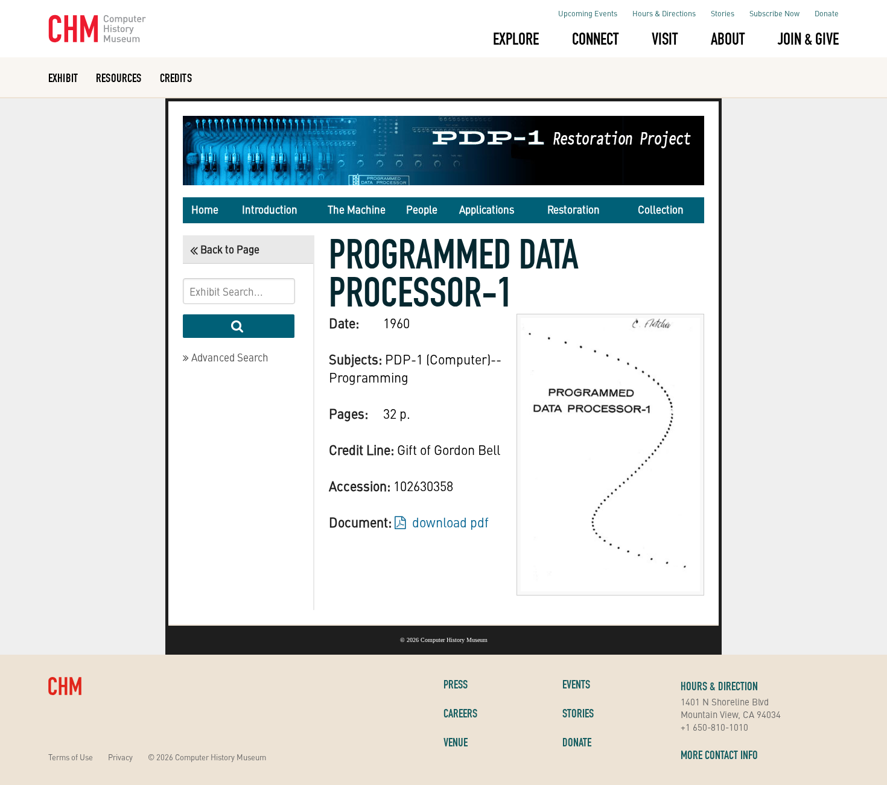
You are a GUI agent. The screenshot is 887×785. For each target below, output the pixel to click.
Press (456, 684)
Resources (118, 78)
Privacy (120, 757)
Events (576, 684)
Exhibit (63, 78)
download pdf (449, 522)
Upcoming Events (587, 13)
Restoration (573, 209)
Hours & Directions (664, 13)
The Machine (357, 209)
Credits (176, 78)
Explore (516, 39)
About (728, 39)
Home (204, 209)
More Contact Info (719, 755)
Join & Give (808, 39)
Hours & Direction (719, 686)
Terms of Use (70, 757)
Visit (665, 39)
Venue (456, 742)
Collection (661, 209)
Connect (595, 39)
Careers (460, 713)
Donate (827, 13)
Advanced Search (229, 357)
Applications (486, 209)
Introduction (269, 209)
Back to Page (228, 249)
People (421, 209)
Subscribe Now (774, 13)
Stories (722, 13)
